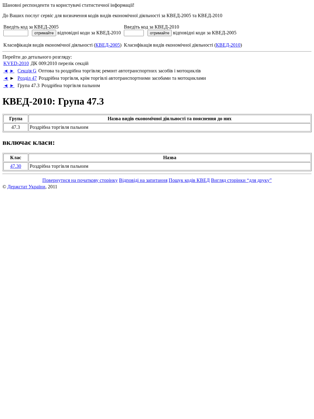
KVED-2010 (16, 63)
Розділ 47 (27, 78)
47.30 (15, 166)
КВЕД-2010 (228, 45)
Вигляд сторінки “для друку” (241, 180)
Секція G (26, 70)
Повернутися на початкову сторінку (80, 180)
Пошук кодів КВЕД (189, 180)
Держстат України (26, 186)
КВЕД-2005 (107, 45)
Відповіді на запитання (143, 180)
